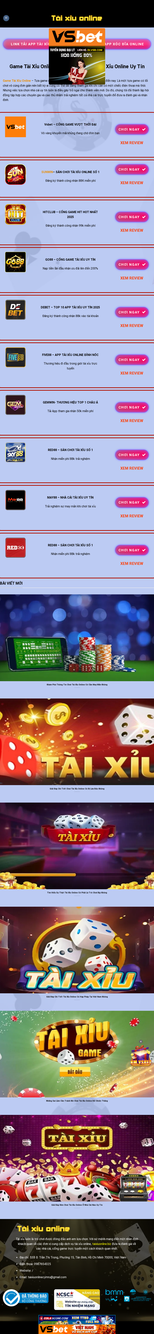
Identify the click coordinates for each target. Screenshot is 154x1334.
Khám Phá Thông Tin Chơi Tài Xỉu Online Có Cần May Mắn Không (77, 685)
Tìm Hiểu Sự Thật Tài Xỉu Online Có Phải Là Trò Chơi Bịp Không (77, 893)
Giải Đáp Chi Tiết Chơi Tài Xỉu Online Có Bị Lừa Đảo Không (77, 789)
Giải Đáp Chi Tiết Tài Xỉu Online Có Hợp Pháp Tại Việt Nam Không (77, 997)
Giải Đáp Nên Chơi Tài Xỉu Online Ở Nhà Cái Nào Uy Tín (77, 1205)
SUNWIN (47, 172)
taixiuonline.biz (101, 1244)
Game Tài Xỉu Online (17, 80)
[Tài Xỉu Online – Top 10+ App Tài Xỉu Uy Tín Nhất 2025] (77, 18)
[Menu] (6, 18)
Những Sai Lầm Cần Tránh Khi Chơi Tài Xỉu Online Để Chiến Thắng (77, 1101)
